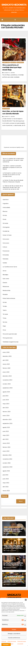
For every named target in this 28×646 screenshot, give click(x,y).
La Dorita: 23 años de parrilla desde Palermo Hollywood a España (14, 582)
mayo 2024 (6, 403)
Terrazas (5, 314)
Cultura (5, 247)
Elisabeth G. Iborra (9, 72)
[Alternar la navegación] (15, 20)
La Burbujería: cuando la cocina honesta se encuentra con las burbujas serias (12, 174)
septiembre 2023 (7, 423)
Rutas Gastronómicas (9, 298)
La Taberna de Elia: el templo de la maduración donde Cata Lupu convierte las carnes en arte (13, 187)
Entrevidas (6, 255)
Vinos (4, 330)
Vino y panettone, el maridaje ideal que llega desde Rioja (11, 67)
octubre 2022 (6, 463)
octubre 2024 (7, 384)
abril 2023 (5, 439)
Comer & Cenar (6, 62)
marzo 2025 (6, 364)
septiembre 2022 (7, 467)
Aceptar (14, 629)
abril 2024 (6, 407)
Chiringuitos (6, 227)
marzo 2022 (6, 490)
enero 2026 (6, 352)
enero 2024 (6, 415)
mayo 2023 (6, 435)
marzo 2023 (6, 443)
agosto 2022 (6, 471)
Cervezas (5, 223)
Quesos (5, 282)
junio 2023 (6, 431)
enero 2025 (6, 372)
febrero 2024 (6, 411)
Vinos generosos (7, 338)
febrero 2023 (6, 447)
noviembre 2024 (7, 380)
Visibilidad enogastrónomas (10, 342)
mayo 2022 (6, 482)
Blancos (5, 211)
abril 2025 (5, 360)
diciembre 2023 (7, 419)
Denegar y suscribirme (14, 633)
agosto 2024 (6, 392)
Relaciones (6, 286)
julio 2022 (5, 475)
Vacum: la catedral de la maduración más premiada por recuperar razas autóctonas (13, 160)
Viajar (4, 326)
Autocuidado (6, 207)
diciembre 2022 (7, 455)
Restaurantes (20, 62)
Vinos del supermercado (10, 334)
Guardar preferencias (14, 637)
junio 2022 (6, 479)
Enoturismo (6, 251)
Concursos (6, 239)
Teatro (4, 310)
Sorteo (5, 302)
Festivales (5, 259)
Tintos (4, 318)
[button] (26, 599)
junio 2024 (6, 399)
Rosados (5, 294)
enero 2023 (6, 451)
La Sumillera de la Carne (10, 266)
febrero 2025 (6, 368)
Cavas (4, 219)
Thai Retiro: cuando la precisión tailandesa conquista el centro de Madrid (12, 167)
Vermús (5, 322)
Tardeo (5, 306)
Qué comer (6, 278)
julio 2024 (5, 396)
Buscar (4, 496)
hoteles (5, 263)
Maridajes (13, 62)
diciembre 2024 (7, 376)
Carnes (5, 215)
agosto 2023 (6, 427)
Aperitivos (6, 199)
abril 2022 (5, 486)
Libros (4, 270)
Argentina (5, 203)
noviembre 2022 (7, 459)
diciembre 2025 (7, 356)
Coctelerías (6, 231)
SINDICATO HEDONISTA (14, 4)
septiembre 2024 (7, 388)
